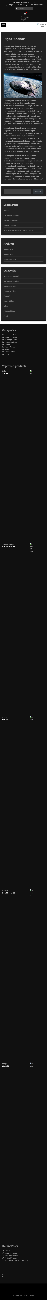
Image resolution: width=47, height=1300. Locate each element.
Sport (6, 316)
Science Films (9, 311)
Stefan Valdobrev (11, 220)
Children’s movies (11, 215)
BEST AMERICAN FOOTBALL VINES (18, 230)
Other (6, 306)
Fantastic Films (10, 291)
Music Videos (9, 301)
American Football (11, 276)
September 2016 (10, 259)
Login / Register (25, 18)
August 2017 (8, 254)
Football (7, 296)
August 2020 (8, 249)
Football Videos (10, 225)
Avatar (6, 210)
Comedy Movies (10, 286)
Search (38, 191)
